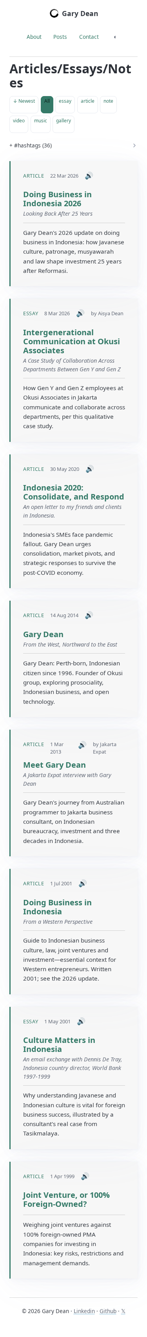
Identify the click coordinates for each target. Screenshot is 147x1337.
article (87, 101)
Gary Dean (80, 13)
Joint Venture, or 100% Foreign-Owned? (66, 1199)
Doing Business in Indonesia (57, 907)
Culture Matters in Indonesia (59, 1044)
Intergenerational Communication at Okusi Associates (71, 341)
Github (108, 1311)
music (40, 120)
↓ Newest (24, 101)
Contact (89, 36)
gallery (63, 120)
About (34, 36)
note (108, 101)
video (19, 120)
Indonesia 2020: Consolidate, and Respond (73, 492)
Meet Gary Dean (54, 764)
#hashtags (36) (33, 145)
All (47, 101)
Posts (60, 36)
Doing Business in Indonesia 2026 (57, 199)
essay (65, 101)
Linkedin (84, 1311)
